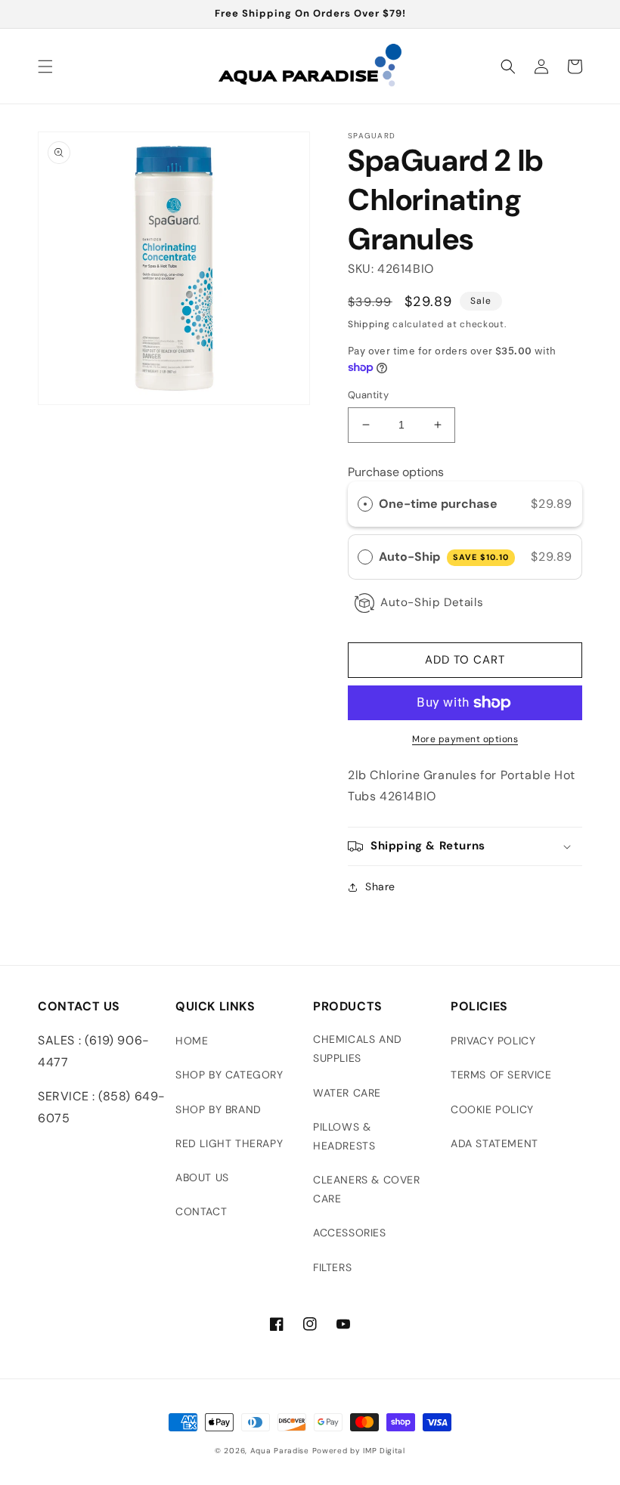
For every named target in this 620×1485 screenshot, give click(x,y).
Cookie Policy (492, 1109)
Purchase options (396, 472)
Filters (332, 1267)
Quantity (368, 394)
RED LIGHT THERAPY (229, 1143)
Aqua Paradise (279, 1451)
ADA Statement (494, 1143)
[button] (45, 66)
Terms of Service (501, 1074)
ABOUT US (202, 1177)
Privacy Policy (493, 1040)
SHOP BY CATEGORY (229, 1074)
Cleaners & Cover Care (366, 1189)
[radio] (365, 504)
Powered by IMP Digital (358, 1451)
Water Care (347, 1093)
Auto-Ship (444, 557)
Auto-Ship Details (431, 602)
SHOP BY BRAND (218, 1109)
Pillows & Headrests (344, 1136)
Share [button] (380, 886)
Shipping (369, 324)
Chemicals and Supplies (357, 1048)
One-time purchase (438, 504)
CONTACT (201, 1211)
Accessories (349, 1232)
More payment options (465, 739)
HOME (191, 1040)
